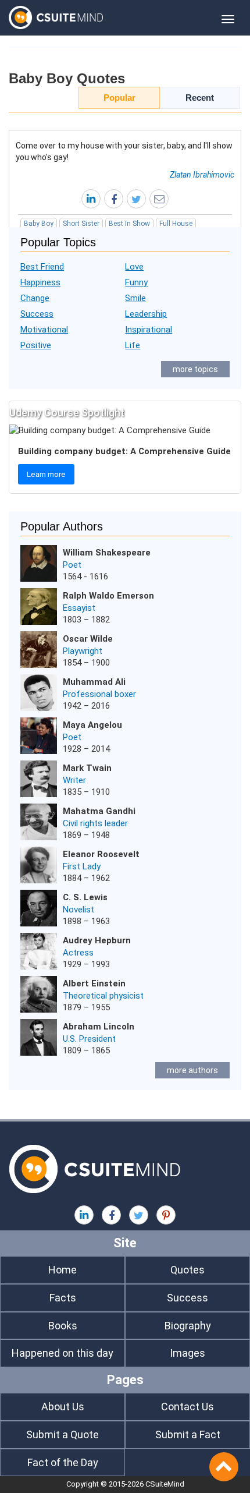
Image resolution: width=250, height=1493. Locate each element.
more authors (192, 1070)
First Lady (82, 866)
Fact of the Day (62, 1462)
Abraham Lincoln (98, 1026)
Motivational (44, 329)
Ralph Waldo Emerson (108, 595)
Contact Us (187, 1406)
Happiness (40, 282)
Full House (175, 224)
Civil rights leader (95, 823)
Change (34, 298)
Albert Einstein (94, 983)
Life (132, 345)
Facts (62, 1298)
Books (62, 1325)
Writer (74, 780)
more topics (195, 369)
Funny (136, 282)
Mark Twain (87, 768)
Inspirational (148, 329)
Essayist (79, 608)
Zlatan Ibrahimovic (202, 174)
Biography (188, 1325)
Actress (78, 952)
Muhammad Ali (94, 682)
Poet (72, 565)
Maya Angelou (92, 725)
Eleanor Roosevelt (101, 854)
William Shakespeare (107, 552)
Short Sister (81, 224)
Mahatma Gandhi (99, 811)
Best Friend (42, 266)
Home (62, 1270)
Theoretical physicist (103, 995)
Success (36, 314)
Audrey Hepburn (97, 940)
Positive (35, 345)
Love (134, 266)
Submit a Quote (62, 1434)
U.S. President (89, 1039)
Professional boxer (99, 694)
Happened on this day (62, 1353)
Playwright (82, 651)
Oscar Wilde (88, 639)
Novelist (78, 909)
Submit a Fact (187, 1434)
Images (187, 1353)
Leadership (146, 314)
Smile (135, 298)
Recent (199, 97)
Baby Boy (38, 224)
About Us (62, 1406)
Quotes (187, 1270)
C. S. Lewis (85, 897)
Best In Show (129, 224)
